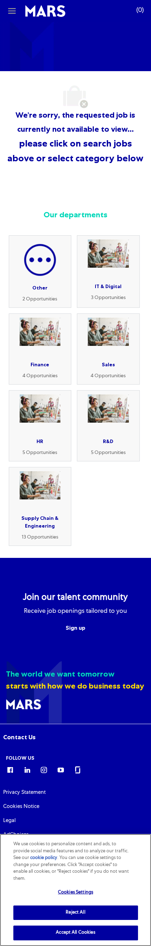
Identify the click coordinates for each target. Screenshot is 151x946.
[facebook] (10, 769)
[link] (19, 737)
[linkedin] (27, 769)
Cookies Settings (75, 892)
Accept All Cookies (75, 933)
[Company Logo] (45, 11)
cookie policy (43, 858)
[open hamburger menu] (12, 11)
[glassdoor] (77, 769)
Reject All (75, 912)
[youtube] (60, 769)
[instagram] (44, 769)
